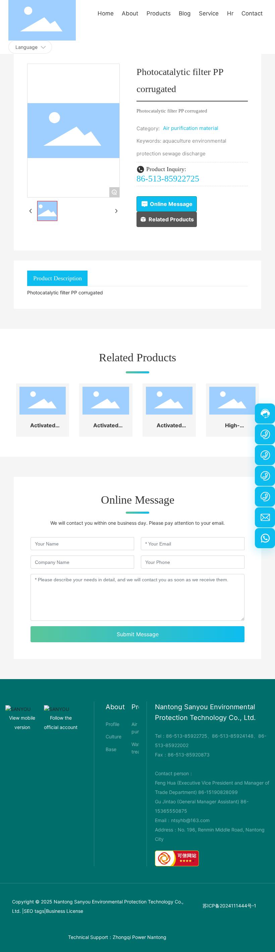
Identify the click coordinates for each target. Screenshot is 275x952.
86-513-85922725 (167, 179)
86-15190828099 (218, 792)
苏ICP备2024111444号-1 (229, 905)
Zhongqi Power (129, 937)
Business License (64, 911)
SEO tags (34, 911)
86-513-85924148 (233, 736)
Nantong (156, 937)
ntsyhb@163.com (190, 820)
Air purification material (190, 128)
